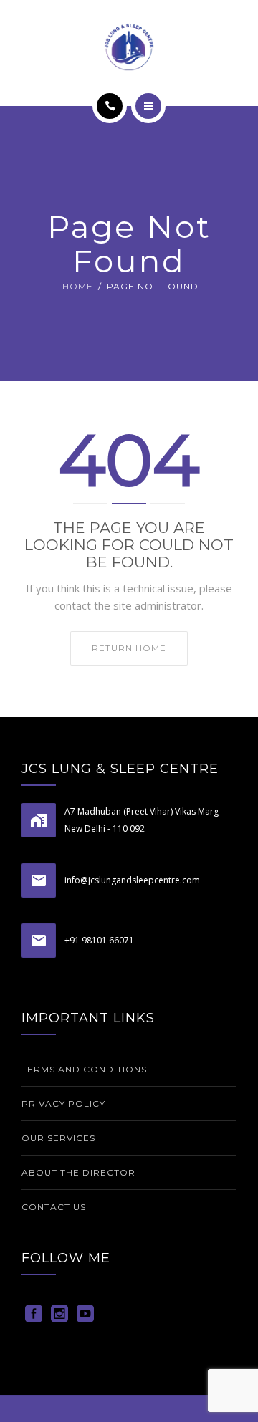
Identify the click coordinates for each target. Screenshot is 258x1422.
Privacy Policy (63, 1103)
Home (77, 286)
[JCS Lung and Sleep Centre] (129, 46)
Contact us (54, 1206)
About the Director (78, 1172)
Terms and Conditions (84, 1069)
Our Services (58, 1138)
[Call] (109, 106)
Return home (129, 648)
